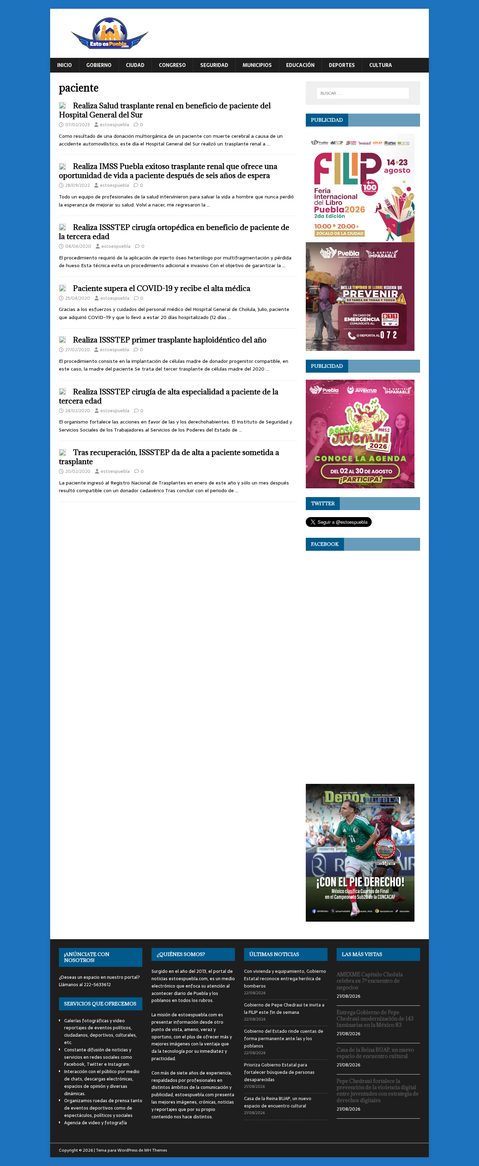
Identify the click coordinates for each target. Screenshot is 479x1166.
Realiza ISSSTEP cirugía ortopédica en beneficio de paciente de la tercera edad (174, 232)
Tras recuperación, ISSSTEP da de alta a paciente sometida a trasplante (169, 457)
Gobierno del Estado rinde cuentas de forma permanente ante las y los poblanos (283, 1039)
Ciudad (135, 65)
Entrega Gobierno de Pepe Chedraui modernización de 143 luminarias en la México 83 (375, 1018)
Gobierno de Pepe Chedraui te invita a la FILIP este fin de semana (284, 1008)
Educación (300, 65)
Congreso (172, 65)
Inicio (64, 65)
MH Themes (155, 1150)
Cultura (380, 65)
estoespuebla (114, 124)
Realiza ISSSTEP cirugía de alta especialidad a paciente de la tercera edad (168, 396)
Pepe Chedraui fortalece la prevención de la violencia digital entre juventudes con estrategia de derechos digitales (378, 1091)
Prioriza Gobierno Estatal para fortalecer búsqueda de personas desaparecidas (279, 1072)
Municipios (257, 65)
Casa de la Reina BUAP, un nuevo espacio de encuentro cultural (277, 1102)
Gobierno (99, 65)
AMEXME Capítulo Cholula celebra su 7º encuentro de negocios (370, 980)
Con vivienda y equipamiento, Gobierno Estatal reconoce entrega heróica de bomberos (285, 979)
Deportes (342, 65)
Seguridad (214, 65)
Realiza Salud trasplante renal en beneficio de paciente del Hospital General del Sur (165, 110)
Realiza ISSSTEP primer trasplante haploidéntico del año (170, 340)
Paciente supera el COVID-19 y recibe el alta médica (161, 288)
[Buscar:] (362, 93)
